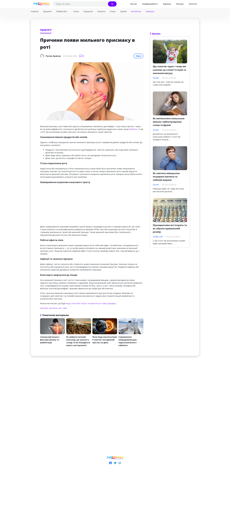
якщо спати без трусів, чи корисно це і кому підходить (91, 303)
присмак (44, 308)
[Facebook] (110, 463)
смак (65, 308)
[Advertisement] (91, 204)
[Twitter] (115, 463)
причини (53, 308)
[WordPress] (119, 463)
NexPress (133, 129)
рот (60, 308)
